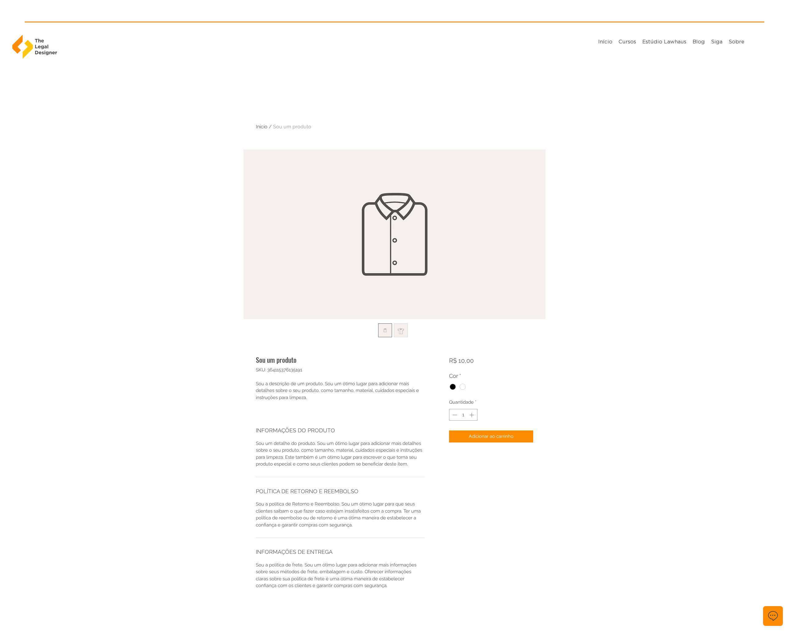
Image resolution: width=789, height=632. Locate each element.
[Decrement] (454, 415)
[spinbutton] (463, 415)
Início (262, 127)
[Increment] (472, 415)
